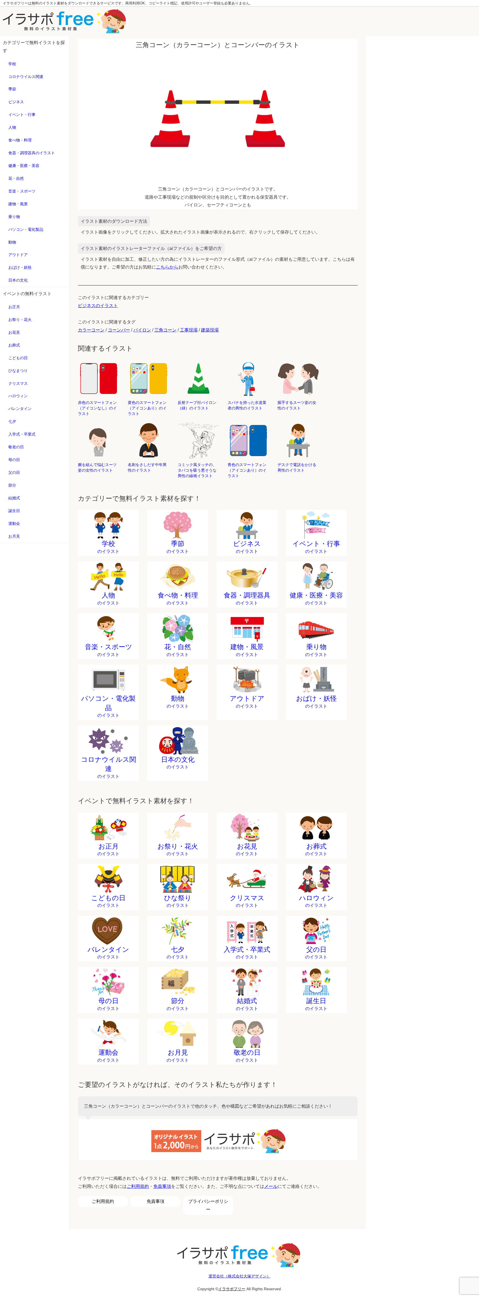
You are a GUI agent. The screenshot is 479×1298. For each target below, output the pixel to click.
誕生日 (14, 510)
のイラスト (108, 547)
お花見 (14, 332)
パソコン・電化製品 (25, 229)
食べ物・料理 (20, 140)
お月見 (14, 536)
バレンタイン (20, 408)
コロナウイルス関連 (25, 76)
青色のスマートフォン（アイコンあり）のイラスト (247, 470)
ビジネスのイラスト (98, 305)
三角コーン (165, 330)
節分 (12, 485)
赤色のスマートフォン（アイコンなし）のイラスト (97, 408)
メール (270, 1186)
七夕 (12, 421)
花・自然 (16, 178)
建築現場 (210, 330)
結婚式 (14, 498)
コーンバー (119, 330)
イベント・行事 (21, 114)
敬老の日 (16, 447)
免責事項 (162, 1186)
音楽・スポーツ (21, 191)
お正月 (14, 307)
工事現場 (189, 330)
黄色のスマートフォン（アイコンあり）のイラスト (147, 408)
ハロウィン (18, 396)
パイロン (142, 330)
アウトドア (18, 254)
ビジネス (16, 102)
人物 (12, 127)
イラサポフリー (231, 1289)
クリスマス (18, 383)
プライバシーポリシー (208, 1205)
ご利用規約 (138, 1186)
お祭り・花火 (20, 319)
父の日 (14, 472)
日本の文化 (18, 280)
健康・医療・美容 (23, 165)
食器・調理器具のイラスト (31, 153)
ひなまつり (18, 370)
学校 (12, 64)
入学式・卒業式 (21, 434)
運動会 (14, 523)
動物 (12, 242)
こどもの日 (18, 358)
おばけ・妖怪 (20, 267)
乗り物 (14, 216)
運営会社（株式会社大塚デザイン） (239, 1276)
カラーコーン (91, 330)
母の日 (14, 459)
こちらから (167, 267)
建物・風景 (18, 204)
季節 (12, 89)
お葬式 (14, 345)
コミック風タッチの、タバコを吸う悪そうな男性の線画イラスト (197, 470)
